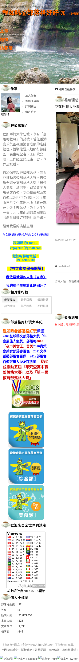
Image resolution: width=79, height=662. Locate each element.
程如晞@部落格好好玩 (33, 12)
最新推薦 (42, 299)
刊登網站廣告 (10, 649)
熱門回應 (26, 305)
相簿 (4, 39)
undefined (64, 266)
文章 (4, 31)
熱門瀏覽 (9, 305)
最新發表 (9, 299)
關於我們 (26, 649)
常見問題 (40, 649)
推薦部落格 (32, 101)
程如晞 (5, 114)
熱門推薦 (42, 305)
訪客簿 (6, 48)
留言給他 (30, 111)
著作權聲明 (69, 649)
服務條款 (54, 649)
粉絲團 (8, 658)
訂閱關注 (30, 106)
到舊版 (75, 13)
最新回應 (26, 299)
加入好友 (30, 95)
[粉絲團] (1, 657)
